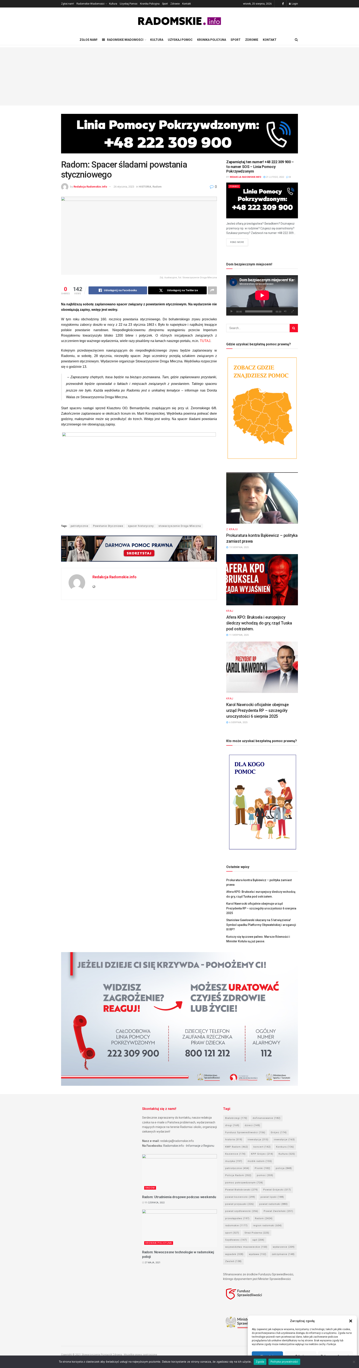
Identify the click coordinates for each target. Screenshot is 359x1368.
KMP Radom (236, 1146)
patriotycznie (79, 526)
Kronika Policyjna (150, 3)
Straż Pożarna (257, 1232)
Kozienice (235, 1154)
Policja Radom (238, 1175)
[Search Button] (294, 328)
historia (233, 1139)
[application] (262, 295)
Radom (157, 186)
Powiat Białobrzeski (241, 1189)
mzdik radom (260, 1161)
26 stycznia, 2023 (124, 186)
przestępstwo (237, 1218)
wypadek (234, 1254)
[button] (351, 1321)
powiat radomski (273, 1204)
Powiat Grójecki (277, 1189)
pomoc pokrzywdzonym (244, 1182)
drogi (232, 1125)
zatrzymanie (283, 1254)
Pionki (262, 1168)
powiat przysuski (239, 1204)
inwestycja (258, 1139)
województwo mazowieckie (246, 1247)
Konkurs (285, 1146)
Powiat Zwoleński (278, 1211)
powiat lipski (272, 1197)
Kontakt (186, 3)
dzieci (252, 1125)
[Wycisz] (285, 311)
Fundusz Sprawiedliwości (245, 1132)
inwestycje (284, 1139)
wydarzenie (284, 1247)
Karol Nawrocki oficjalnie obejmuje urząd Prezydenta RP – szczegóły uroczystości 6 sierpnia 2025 (257, 710)
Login (294, 3)
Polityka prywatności (284, 1361)
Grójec (279, 1132)
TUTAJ (205, 341)
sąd (258, 1240)
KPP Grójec (262, 1154)
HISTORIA (145, 186)
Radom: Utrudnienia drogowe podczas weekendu (179, 1197)
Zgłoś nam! (67, 3)
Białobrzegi (236, 1118)
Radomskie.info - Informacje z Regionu (188, 1145)
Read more (237, 242)
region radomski (267, 1225)
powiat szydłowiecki (241, 1211)
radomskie (236, 1225)
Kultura (113, 3)
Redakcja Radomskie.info (90, 186)
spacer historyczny (141, 526)
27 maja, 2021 (152, 1262)
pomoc (265, 1175)
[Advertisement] (179, 76)
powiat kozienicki (240, 1197)
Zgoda (260, 1361)
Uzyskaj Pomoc (129, 3)
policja (284, 1168)
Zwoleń (233, 1261)
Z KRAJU (232, 529)
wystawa (257, 1254)
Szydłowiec (236, 1240)
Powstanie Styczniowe (108, 526)
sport (232, 1232)
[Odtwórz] (232, 311)
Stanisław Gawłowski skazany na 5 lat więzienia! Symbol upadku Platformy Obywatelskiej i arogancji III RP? (261, 924)
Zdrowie (175, 3)
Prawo (234, 186)
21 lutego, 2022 (274, 177)
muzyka (233, 1161)
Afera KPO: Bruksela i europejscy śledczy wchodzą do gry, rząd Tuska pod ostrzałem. (259, 623)
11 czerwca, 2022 (154, 1202)
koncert (262, 1146)
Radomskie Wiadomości (90, 3)
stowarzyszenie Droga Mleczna (180, 526)
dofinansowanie (266, 1118)
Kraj (229, 611)
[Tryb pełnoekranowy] (292, 311)
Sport (165, 3)
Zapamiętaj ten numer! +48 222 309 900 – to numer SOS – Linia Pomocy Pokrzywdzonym (260, 166)
